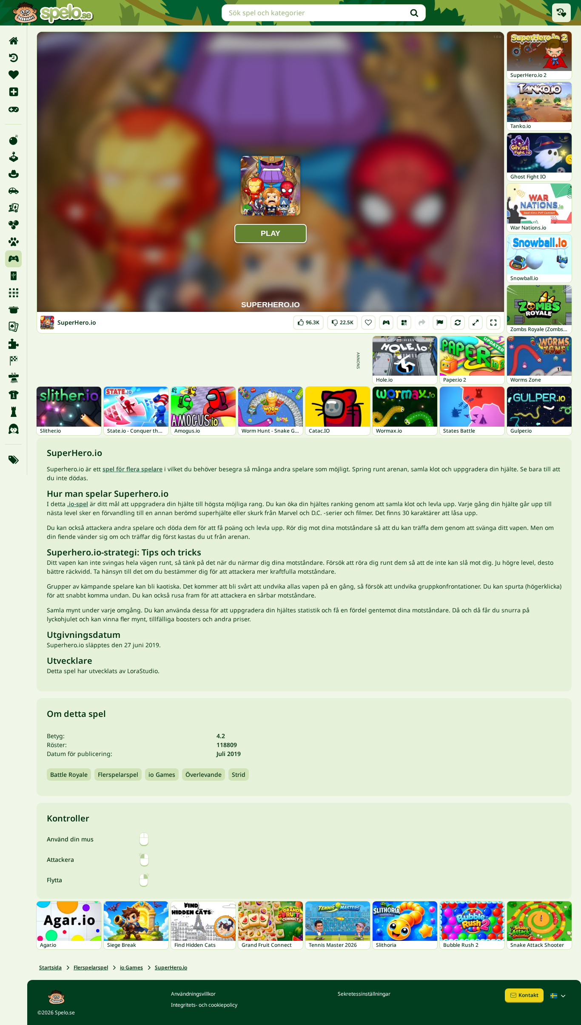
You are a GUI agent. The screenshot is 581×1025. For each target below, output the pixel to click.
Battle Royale (69, 774)
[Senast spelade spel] (561, 12)
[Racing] (13, 360)
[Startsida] (13, 40)
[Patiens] (13, 326)
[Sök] (414, 12)
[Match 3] (13, 292)
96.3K (308, 320)
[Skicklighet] (13, 377)
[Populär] (13, 108)
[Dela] (422, 322)
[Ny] (13, 91)
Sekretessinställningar (364, 993)
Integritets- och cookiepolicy (204, 1004)
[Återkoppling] (440, 322)
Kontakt (528, 995)
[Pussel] (13, 343)
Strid (238, 774)
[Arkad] (13, 156)
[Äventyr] (13, 173)
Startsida (50, 967)
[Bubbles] (13, 224)
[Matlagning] (13, 309)
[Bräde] (13, 207)
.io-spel (77, 504)
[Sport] (13, 394)
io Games (161, 774)
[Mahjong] (13, 275)
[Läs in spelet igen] (457, 322)
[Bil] (13, 190)
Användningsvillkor (193, 993)
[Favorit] (13, 74)
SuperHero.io (171, 967)
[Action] (13, 139)
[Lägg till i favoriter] (368, 322)
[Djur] (13, 241)
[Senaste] (13, 57)
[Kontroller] (386, 322)
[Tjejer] (13, 428)
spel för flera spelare (132, 469)
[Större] (475, 322)
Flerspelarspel (118, 774)
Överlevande (203, 774)
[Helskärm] (493, 322)
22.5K (342, 320)
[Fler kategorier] (13, 459)
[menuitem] (13, 40)
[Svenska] (559, 995)
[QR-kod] (404, 322)
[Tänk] (13, 411)
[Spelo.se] (52, 12)
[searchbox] (324, 12)
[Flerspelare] (13, 258)
